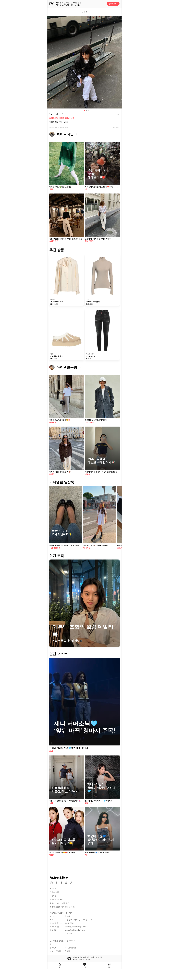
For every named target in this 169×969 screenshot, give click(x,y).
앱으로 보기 (113, 4)
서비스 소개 (54, 892)
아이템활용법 (64, 118)
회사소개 (53, 888)
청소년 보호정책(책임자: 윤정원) (62, 907)
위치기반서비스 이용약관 (59, 903)
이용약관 (53, 896)
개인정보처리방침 (56, 899)
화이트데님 (53, 118)
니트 (72, 118)
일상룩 (115, 127)
